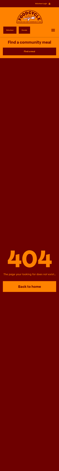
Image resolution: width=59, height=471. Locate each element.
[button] (53, 30)
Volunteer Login (41, 4)
